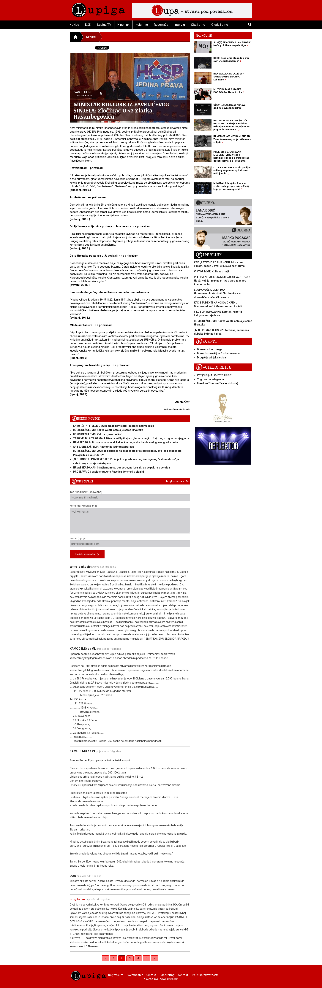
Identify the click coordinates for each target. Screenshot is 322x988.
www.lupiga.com (169, 978)
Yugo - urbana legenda (210, 379)
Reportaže (161, 24)
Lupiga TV (104, 24)
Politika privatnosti (205, 975)
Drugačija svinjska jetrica (211, 357)
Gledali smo (219, 24)
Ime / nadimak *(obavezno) (86, 491)
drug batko (77, 899)
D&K (88, 24)
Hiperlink (123, 24)
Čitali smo (198, 24)
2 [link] (122, 958)
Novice (74, 24)
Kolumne (141, 24)
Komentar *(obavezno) (83, 505)
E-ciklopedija (213, 367)
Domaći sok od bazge (209, 349)
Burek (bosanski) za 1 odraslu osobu (218, 353)
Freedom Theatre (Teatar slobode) (217, 383)
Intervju (179, 24)
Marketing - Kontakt (174, 975)
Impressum (115, 975)
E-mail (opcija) (78, 538)
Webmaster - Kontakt (141, 975)
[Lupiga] (98, 9)
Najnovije (204, 35)
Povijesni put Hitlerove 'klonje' (214, 375)
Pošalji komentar (86, 554)
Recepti (206, 341)
